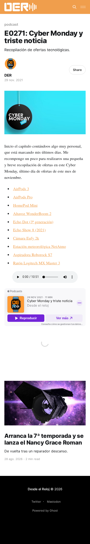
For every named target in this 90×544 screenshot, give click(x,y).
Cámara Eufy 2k (26, 238)
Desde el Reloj (39, 489)
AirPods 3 (21, 188)
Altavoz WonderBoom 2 (32, 213)
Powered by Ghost (45, 510)
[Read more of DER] (10, 64)
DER (8, 75)
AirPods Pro (23, 197)
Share (77, 70)
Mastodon (54, 501)
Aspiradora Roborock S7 (32, 254)
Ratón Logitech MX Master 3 (36, 262)
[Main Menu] (83, 7)
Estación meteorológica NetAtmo (39, 246)
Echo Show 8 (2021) (29, 229)
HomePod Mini (25, 205)
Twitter (36, 501)
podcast (11, 24)
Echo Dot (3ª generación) (33, 221)
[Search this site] (74, 6)
